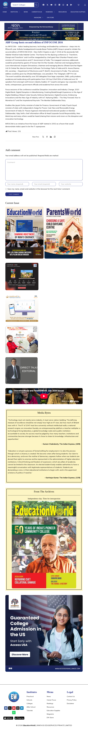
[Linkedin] (59, 4)
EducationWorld (29, 725)
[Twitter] (43, 137)
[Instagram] (55, 4)
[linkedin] (51, 137)
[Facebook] (43, 4)
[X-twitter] (47, 4)
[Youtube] (51, 4)
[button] (78, 5)
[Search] (36, 5)
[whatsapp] (54, 137)
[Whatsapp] (63, 4)
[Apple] (67, 4)
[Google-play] (71, 4)
